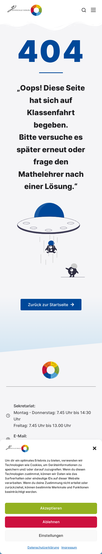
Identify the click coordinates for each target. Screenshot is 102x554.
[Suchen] (84, 10)
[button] (94, 448)
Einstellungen (51, 535)
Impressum (69, 547)
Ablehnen (51, 521)
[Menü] (93, 9)
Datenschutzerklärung (43, 547)
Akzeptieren (51, 508)
